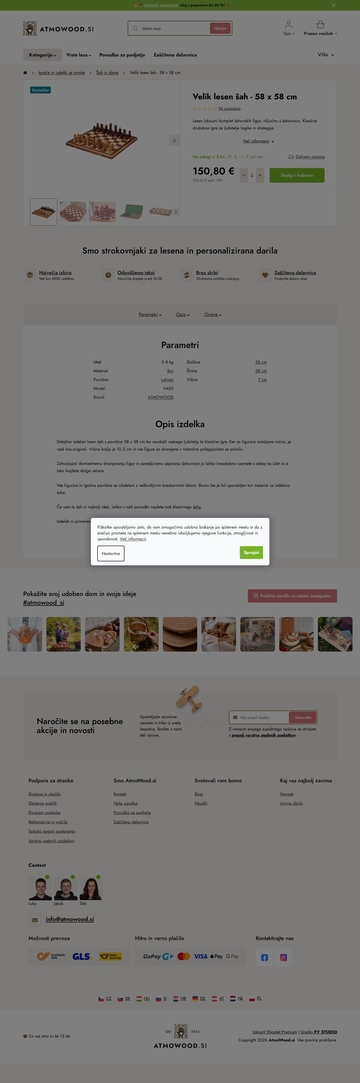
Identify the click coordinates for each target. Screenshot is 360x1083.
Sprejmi (251, 552)
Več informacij (133, 539)
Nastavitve (111, 553)
